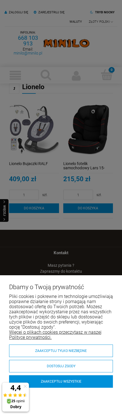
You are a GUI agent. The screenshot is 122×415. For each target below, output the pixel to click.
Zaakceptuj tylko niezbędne (61, 351)
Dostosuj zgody (61, 366)
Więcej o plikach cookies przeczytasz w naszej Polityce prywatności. (55, 335)
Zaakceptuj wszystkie (61, 381)
